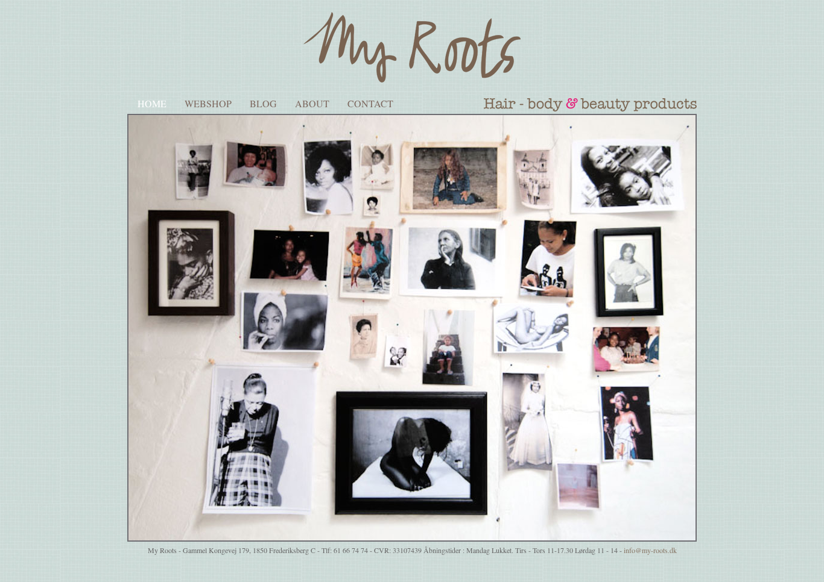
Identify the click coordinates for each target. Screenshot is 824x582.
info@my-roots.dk (650, 550)
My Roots (412, 47)
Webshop (208, 103)
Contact (370, 103)
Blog (263, 103)
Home (152, 103)
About (312, 103)
